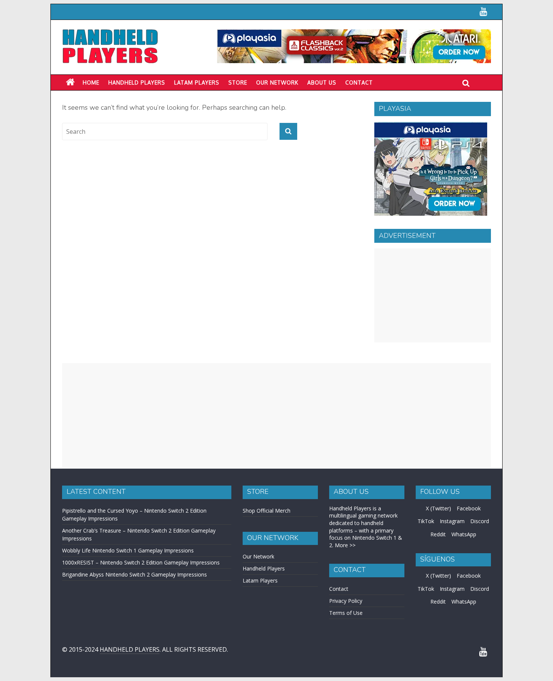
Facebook (469, 508)
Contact (359, 82)
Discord (479, 521)
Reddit (438, 534)
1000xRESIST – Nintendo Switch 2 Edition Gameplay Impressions (141, 562)
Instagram (452, 521)
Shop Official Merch (266, 510)
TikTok (426, 521)
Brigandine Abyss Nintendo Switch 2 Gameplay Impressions (134, 574)
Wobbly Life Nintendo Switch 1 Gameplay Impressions (128, 550)
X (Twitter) (438, 508)
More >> (345, 545)
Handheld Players (136, 82)
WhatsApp (463, 534)
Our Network (277, 82)
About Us (321, 82)
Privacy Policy (345, 600)
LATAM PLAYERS (196, 82)
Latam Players (260, 580)
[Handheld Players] (70, 82)
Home (91, 82)
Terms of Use (346, 612)
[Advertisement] (432, 295)
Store (237, 82)
